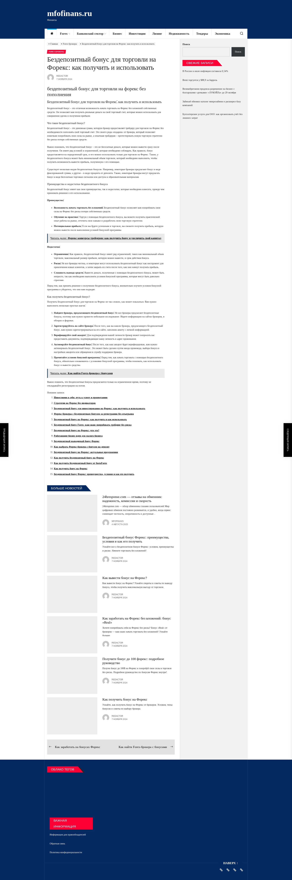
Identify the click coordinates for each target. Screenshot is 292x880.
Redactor (62, 76)
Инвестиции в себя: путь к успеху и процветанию (80, 397)
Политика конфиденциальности (66, 852)
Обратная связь (57, 843)
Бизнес (117, 33)
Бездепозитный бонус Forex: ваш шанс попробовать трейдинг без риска (92, 425)
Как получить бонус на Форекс (70, 468)
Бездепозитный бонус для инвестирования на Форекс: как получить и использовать (99, 408)
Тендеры (202, 33)
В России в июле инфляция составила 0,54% (205, 71)
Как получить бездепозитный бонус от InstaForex (80, 463)
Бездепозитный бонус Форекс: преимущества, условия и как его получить (94, 474)
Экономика (222, 33)
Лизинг (157, 33)
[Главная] (52, 34)
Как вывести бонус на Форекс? (124, 578)
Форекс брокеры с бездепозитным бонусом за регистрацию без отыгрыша (94, 414)
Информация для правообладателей (68, 834)
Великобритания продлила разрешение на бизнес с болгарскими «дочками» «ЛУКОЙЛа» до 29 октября (209, 91)
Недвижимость (179, 33)
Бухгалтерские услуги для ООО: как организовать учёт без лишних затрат (212, 116)
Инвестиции (137, 33)
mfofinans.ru (69, 13)
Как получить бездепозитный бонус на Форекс (79, 458)
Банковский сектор (90, 33)
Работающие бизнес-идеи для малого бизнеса (78, 436)
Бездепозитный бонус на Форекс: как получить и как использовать (90, 419)
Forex (64, 33)
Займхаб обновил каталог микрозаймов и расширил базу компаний (211, 103)
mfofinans (118, 521)
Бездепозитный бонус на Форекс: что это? (76, 430)
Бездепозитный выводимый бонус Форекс (76, 441)
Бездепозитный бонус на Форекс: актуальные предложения (86, 452)
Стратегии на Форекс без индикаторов (75, 403)
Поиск (186, 44)
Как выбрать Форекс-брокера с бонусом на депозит (82, 447)
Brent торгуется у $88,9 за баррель (199, 80)
